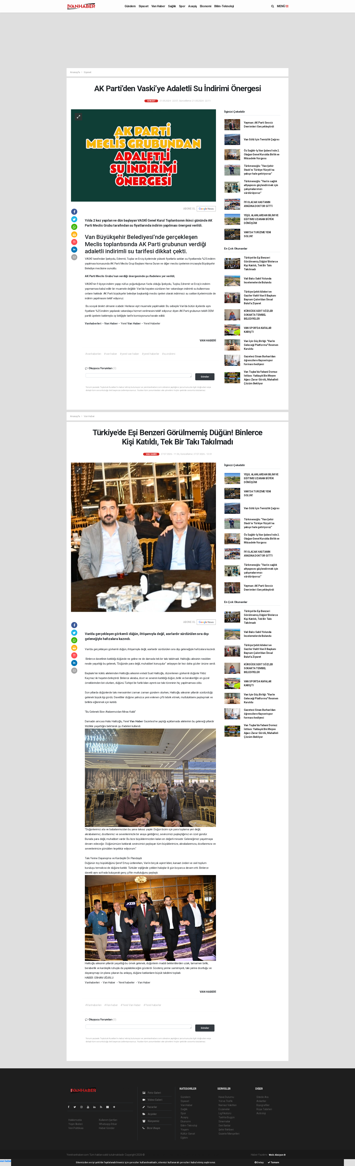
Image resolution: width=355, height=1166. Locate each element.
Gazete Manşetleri (229, 1133)
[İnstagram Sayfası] (83, 1107)
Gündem (130, 6)
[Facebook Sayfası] (70, 1107)
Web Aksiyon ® (277, 1154)
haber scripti (183, 1154)
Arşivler (152, 1114)
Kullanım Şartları (108, 1119)
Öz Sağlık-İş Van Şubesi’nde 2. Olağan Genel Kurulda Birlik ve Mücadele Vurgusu (262, 154)
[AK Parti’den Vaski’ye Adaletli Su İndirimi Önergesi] (143, 155)
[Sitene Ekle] (115, 1107)
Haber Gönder (107, 1128)
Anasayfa (75, 72)
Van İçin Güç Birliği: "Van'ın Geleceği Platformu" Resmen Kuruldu (261, 345)
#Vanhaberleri (93, 1005)
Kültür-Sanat (188, 1133)
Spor (182, 6)
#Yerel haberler (152, 1005)
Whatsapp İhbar (108, 1124)
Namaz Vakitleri (227, 1105)
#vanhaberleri (93, 353)
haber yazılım (198, 1154)
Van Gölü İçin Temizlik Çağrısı (261, 139)
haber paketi (169, 1154)
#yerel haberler (150, 353)
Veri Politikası (75, 1128)
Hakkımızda (75, 1119)
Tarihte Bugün (227, 1117)
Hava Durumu (226, 1097)
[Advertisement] (177, 40)
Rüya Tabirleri (264, 1109)
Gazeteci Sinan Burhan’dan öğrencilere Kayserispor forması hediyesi (259, 360)
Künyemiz (153, 1121)
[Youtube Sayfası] (89, 1107)
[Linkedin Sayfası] (96, 1107)
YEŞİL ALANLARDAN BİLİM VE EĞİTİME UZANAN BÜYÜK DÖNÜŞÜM (261, 219)
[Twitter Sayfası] (76, 1107)
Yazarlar (152, 1107)
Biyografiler (263, 1105)
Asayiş (192, 6)
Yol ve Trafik (226, 1101)
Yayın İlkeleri (75, 1124)
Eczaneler (224, 1109)
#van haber (110, 353)
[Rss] (102, 1107)
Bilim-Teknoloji (224, 6)
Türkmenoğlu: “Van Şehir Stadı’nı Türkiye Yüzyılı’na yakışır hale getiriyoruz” (259, 169)
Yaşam (185, 1129)
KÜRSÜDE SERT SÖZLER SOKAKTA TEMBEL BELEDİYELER (258, 314)
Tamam (274, 1162)
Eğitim (184, 1137)
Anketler (261, 1101)
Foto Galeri (154, 1092)
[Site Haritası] (109, 1107)
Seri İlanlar (225, 1125)
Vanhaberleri (93, 323)
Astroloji (261, 1113)
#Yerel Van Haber (131, 1005)
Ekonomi (205, 6)
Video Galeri (154, 1099)
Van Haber (158, 6)
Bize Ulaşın (153, 1128)
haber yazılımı (153, 1154)
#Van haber (111, 1005)
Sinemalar (224, 1121)
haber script (213, 1154)
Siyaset (143, 6)
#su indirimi (168, 353)
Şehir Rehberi (226, 1129)
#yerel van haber (129, 353)
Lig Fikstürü (225, 1113)
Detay (260, 1162)
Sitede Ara (262, 1097)
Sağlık (172, 6)
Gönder (205, 376)
